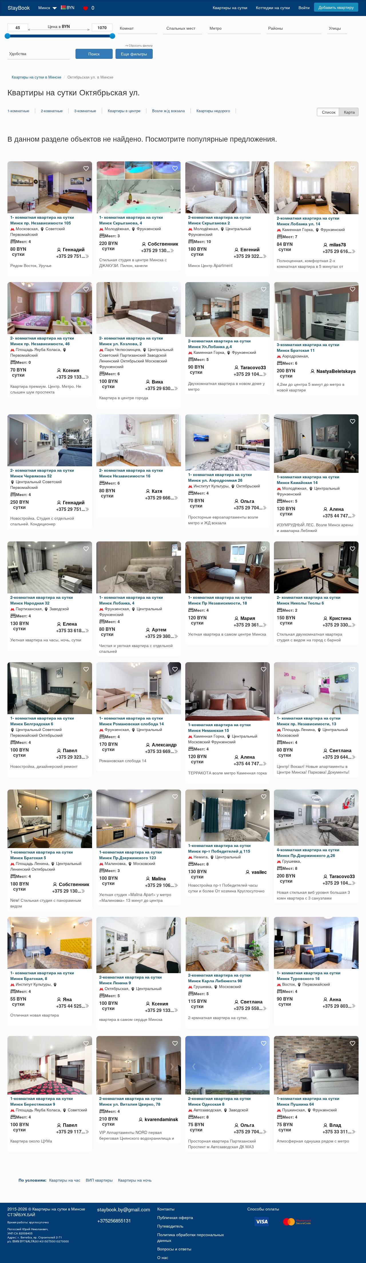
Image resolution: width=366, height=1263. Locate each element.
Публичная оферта (175, 1217)
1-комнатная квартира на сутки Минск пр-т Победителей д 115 (219, 848)
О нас (162, 1257)
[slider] (7, 36)
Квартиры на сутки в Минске (58, 1209)
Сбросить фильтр (140, 45)
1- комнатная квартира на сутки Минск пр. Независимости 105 (42, 220)
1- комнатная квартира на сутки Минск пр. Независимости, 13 (309, 720)
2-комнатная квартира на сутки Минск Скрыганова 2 (219, 220)
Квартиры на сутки (230, 7)
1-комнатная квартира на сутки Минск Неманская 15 (219, 727)
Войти (304, 7)
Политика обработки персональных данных (190, 1237)
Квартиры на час (64, 1180)
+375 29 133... (70, 377)
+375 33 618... (70, 630)
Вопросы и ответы (174, 1249)
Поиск (94, 54)
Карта (349, 112)
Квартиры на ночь (135, 1180)
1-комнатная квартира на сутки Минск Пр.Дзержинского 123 (130, 854)
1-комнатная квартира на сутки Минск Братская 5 (41, 854)
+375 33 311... (337, 1132)
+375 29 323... (70, 757)
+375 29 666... (159, 498)
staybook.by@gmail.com (123, 1209)
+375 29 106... (159, 885)
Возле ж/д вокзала (168, 110)
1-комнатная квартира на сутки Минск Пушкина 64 (308, 1101)
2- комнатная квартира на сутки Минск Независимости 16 (131, 473)
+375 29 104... (248, 374)
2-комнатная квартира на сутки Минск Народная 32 (41, 600)
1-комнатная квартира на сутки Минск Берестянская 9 (41, 1101)
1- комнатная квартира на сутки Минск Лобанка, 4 (131, 600)
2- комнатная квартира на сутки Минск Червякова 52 (42, 473)
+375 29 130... (155, 250)
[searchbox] (137, 28)
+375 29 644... (337, 757)
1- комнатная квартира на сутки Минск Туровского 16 (309, 975)
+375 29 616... (337, 251)
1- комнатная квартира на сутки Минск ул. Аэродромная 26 (220, 477)
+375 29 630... (159, 388)
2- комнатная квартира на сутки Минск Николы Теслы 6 (309, 600)
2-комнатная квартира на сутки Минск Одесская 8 (219, 1101)
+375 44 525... (70, 1006)
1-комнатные (18, 110)
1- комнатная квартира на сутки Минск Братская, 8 (42, 975)
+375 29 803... (337, 1006)
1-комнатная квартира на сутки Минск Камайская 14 (308, 479)
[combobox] (137, 28)
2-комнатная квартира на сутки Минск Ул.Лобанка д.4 (219, 343)
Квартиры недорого (213, 110)
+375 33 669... (159, 751)
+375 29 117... (70, 1132)
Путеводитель (170, 1226)
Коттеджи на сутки (273, 7)
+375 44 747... (337, 516)
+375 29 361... (248, 625)
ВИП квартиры (99, 1180)
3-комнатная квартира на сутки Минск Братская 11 (308, 347)
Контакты (165, 1209)
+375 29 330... (337, 625)
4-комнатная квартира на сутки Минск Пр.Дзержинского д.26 (308, 852)
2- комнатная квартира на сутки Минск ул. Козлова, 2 (131, 340)
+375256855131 (114, 1220)
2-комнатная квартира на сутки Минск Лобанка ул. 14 (308, 220)
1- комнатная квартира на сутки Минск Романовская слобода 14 (131, 720)
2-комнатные (52, 110)
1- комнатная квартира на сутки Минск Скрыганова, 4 (131, 220)
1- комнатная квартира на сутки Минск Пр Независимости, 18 (220, 600)
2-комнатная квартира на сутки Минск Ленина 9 (130, 979)
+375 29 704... (248, 508)
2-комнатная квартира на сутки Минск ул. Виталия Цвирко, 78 (130, 1101)
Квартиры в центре (124, 110)
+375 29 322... (248, 256)
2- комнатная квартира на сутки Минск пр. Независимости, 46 (42, 340)
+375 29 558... (248, 1008)
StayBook (19, 7)
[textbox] (180, 28)
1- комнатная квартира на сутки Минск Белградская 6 (42, 720)
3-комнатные (85, 110)
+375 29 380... (159, 636)
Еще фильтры (134, 54)
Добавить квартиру (336, 7)
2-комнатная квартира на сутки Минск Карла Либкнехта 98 (219, 977)
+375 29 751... (70, 256)
